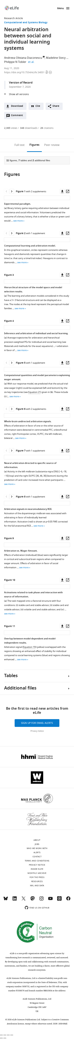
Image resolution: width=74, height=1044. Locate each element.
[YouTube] (50, 900)
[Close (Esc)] (1, 1035)
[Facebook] (68, 900)
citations (47, 128)
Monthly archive (37, 873)
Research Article (13, 18)
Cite (37, 106)
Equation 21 (34, 392)
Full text (19, 145)
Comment (18, 116)
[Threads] (59, 900)
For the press (37, 877)
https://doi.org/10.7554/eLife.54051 (24, 72)
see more (18, 220)
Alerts (37, 852)
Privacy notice (37, 731)
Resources (37, 881)
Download (17, 106)
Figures (34, 145)
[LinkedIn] (14, 900)
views (10, 128)
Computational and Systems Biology (25, 23)
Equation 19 (29, 647)
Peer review (52, 145)
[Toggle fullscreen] (8, 1035)
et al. (31, 62)
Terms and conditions (37, 860)
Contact (37, 856)
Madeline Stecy (56, 58)
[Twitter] (23, 900)
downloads (29, 128)
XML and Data (37, 885)
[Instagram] (41, 900)
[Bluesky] (5, 900)
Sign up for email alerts (37, 723)
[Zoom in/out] (11, 1035)
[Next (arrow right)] (4, 1038)
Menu (60, 9)
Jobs (37, 844)
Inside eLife (37, 869)
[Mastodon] (32, 900)
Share (55, 106)
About (37, 840)
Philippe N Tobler (15, 62)
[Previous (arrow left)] (1, 1038)
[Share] (4, 1035)
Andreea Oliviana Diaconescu (23, 58)
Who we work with (37, 848)
